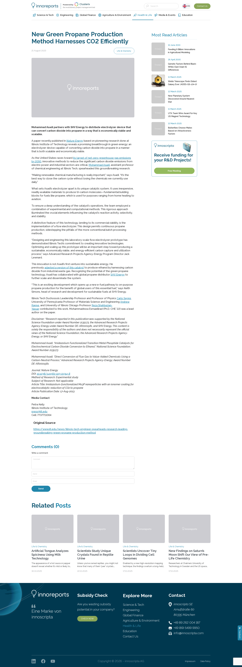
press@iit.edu (39, 411)
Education (130, 631)
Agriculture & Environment (141, 620)
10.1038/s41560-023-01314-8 (53, 373)
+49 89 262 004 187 (187, 622)
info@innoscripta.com (189, 633)
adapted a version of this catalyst (64, 267)
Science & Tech (133, 604)
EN (188, 6)
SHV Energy (118, 274)
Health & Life (132, 626)
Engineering (131, 610)
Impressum (190, 661)
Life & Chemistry (124, 51)
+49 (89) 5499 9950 (187, 628)
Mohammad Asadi (99, 164)
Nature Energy (74, 140)
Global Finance (133, 615)
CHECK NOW (87, 618)
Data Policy (205, 661)
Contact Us (202, 6)
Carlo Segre (124, 298)
